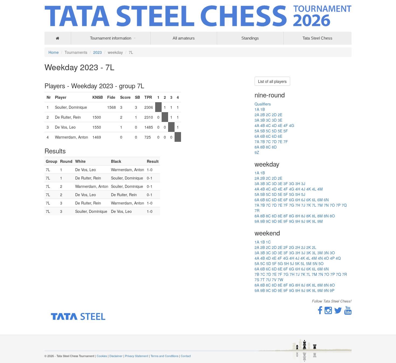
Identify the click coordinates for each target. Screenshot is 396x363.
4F (285, 125)
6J (303, 199)
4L (314, 189)
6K (308, 199)
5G (291, 194)
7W (280, 279)
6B (262, 136)
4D (274, 125)
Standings (250, 38)
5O (321, 263)
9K (308, 221)
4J (303, 189)
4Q (338, 258)
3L (314, 252)
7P (338, 205)
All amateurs (184, 38)
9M (320, 221)
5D (274, 130)
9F (285, 221)
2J (303, 247)
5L (303, 263)
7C (268, 141)
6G (291, 199)
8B (262, 147)
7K (308, 205)
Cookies (102, 356)
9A (257, 221)
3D (274, 120)
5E (280, 130)
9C (268, 221)
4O (326, 258)
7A (257, 141)
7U (268, 279)
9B (262, 221)
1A (257, 109)
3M (320, 252)
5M (308, 263)
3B (262, 120)
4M (320, 189)
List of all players (272, 81)
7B (262, 141)
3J (303, 183)
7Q (344, 205)
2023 (97, 52)
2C (268, 114)
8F (285, 215)
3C (268, 120)
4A (257, 125)
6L (314, 199)
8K (308, 215)
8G (291, 215)
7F (285, 141)
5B (262, 130)
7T (262, 279)
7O (332, 205)
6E (280, 136)
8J (303, 215)
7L (314, 205)
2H (297, 247)
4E (280, 125)
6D (274, 136)
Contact (186, 356)
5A (257, 130)
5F (285, 130)
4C (268, 125)
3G (291, 183)
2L (314, 247)
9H (297, 221)
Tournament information (110, 38)
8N (326, 215)
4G (291, 125)
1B (262, 109)
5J (303, 194)
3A (257, 120)
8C (268, 147)
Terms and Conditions (164, 356)
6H (297, 199)
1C (268, 242)
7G (291, 205)
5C (268, 130)
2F (285, 247)
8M (320, 215)
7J (303, 205)
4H (297, 189)
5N (314, 263)
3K (308, 252)
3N (326, 252)
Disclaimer (116, 356)
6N (326, 199)
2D (274, 114)
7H (297, 205)
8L (314, 215)
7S (257, 279)
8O (332, 215)
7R (257, 210)
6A (257, 136)
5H (297, 194)
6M (320, 199)
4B (262, 125)
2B (262, 114)
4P (332, 258)
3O (332, 252)
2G (291, 247)
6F (285, 199)
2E (280, 114)
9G (291, 221)
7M (320, 205)
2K (308, 247)
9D (274, 221)
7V (274, 279)
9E (280, 221)
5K (297, 263)
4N (320, 258)
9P (332, 290)
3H (297, 183)
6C (268, 136)
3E (280, 120)
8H (297, 215)
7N (326, 205)
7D (274, 141)
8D (274, 147)
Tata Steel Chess (317, 38)
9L (314, 221)
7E (280, 141)
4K (308, 189)
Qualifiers (263, 104)
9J (303, 221)
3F (285, 183)
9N (326, 290)
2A (257, 114)
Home (53, 52)
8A (257, 147)
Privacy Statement (136, 356)
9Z (257, 152)
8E (280, 215)
